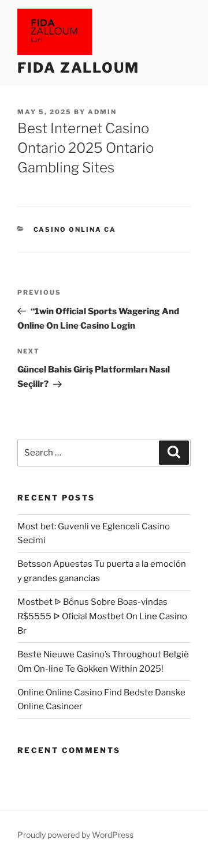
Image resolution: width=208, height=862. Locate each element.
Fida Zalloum (78, 67)
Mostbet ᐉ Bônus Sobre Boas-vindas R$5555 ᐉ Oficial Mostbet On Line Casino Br (102, 616)
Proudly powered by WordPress (75, 835)
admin (102, 112)
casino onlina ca (75, 229)
